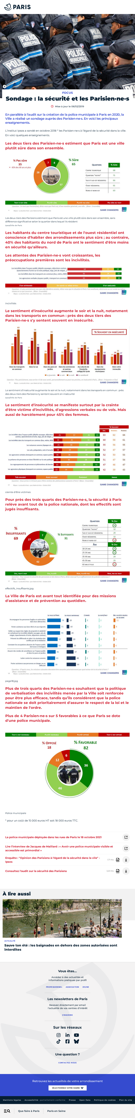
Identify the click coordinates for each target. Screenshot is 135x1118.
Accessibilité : (45, 1100)
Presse (72, 1100)
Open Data (85, 1100)
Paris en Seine (56, 1111)
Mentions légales (12, 1100)
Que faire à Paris (28, 1111)
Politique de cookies (105, 1100)
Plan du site (125, 1100)
